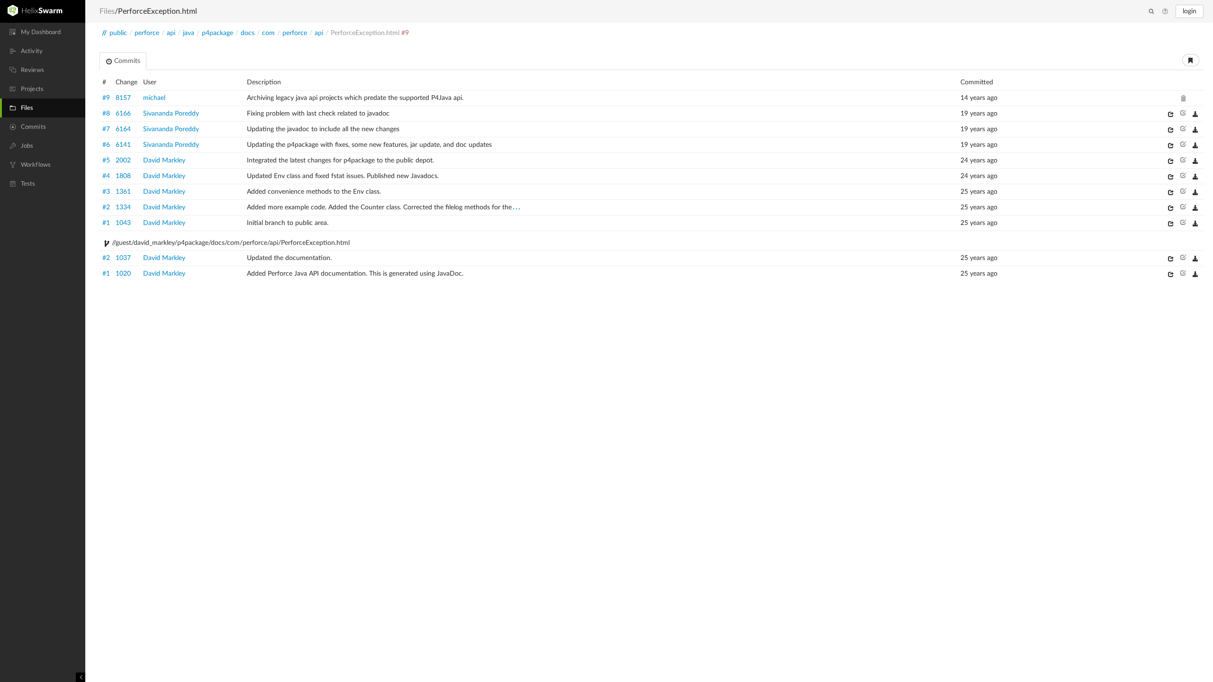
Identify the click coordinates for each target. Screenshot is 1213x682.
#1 (106, 223)
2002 (123, 160)
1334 (123, 207)
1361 (123, 191)
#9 (106, 98)
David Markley (164, 160)
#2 (106, 207)
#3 (106, 191)
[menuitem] (42, 32)
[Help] (1165, 12)
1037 (123, 258)
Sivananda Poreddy (171, 113)
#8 (106, 113)
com (268, 33)
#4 (106, 176)
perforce (147, 33)
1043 (123, 223)
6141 (123, 145)
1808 (123, 176)
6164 (123, 129)
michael (154, 98)
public (118, 33)
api (171, 33)
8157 (123, 98)
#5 (106, 160)
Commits (126, 61)
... (517, 207)
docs (247, 33)
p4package (217, 33)
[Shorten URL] (1190, 60)
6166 (123, 113)
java (188, 33)
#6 (106, 145)
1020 (123, 273)
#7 (106, 129)
